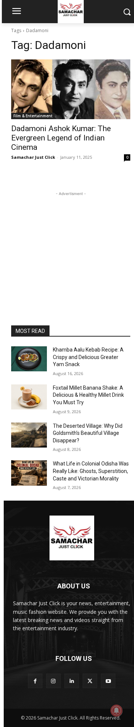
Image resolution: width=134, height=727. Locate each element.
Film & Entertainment (32, 115)
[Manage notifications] (116, 711)
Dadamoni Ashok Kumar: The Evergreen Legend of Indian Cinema (61, 138)
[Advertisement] (71, 244)
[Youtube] (108, 681)
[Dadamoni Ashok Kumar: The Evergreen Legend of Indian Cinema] (70, 89)
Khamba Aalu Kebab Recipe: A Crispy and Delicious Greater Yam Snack (88, 357)
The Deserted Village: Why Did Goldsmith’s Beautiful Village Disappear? (87, 433)
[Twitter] (90, 681)
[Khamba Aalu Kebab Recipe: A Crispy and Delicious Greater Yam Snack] (29, 358)
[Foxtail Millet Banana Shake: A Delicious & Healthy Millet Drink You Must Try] (29, 396)
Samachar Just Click (33, 157)
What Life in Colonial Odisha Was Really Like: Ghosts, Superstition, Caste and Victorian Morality (91, 471)
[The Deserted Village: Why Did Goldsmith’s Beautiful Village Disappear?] (29, 435)
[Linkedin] (71, 681)
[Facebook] (35, 681)
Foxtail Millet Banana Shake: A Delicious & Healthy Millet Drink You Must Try (88, 395)
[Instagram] (53, 681)
